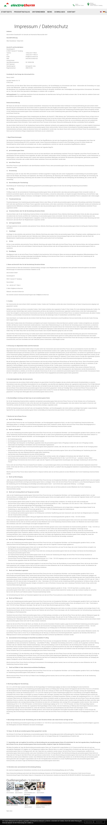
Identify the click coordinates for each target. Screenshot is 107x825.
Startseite (6, 12)
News (49, 12)
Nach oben (9, 811)
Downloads (60, 12)
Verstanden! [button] (99, 821)
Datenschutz (88, 821)
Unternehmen (38, 12)
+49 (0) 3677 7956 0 (79, 5)
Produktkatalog (22, 12)
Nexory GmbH (10, 77)
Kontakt (71, 12)
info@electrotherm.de (32, 56)
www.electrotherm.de (32, 58)
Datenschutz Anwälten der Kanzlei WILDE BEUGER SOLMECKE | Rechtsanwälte (68, 775)
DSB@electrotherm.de (42, 294)
